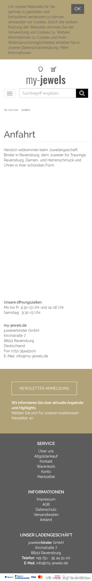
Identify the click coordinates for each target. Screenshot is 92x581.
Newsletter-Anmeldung (44, 388)
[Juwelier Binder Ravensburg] (46, 80)
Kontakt (46, 461)
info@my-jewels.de (32, 356)
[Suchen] (82, 93)
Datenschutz (46, 509)
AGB (46, 504)
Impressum (46, 499)
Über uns (46, 451)
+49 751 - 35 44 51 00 (53, 558)
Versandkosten (46, 515)
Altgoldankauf (46, 456)
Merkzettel (46, 477)
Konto (46, 472)
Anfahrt (46, 520)
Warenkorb (46, 466)
